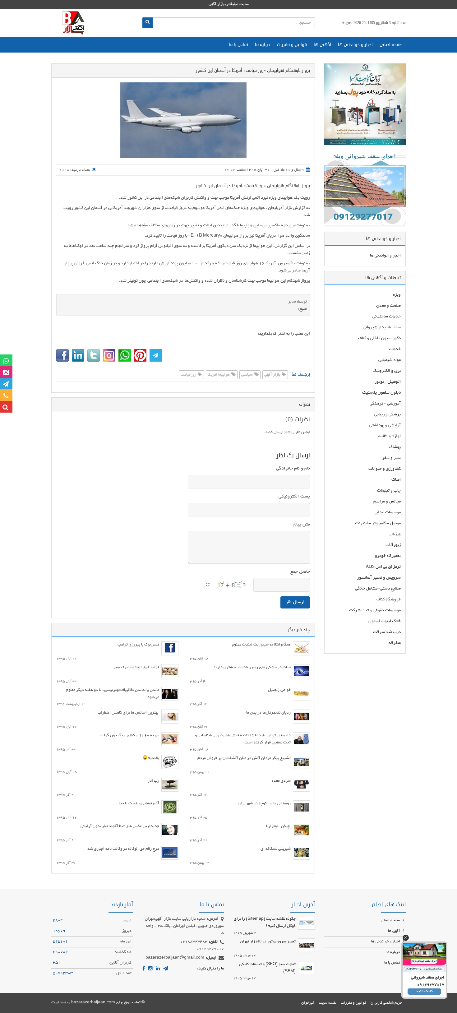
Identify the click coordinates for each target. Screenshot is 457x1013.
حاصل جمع (300, 571)
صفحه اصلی (391, 45)
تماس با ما (238, 45)
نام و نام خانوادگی (293, 468)
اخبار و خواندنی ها (355, 45)
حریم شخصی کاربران (386, 1003)
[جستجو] (147, 22)
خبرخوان (308, 1003)
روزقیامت (189, 375)
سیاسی (247, 375)
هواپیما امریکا (219, 375)
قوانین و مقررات (292, 45)
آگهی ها (322, 45)
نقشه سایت (327, 1003)
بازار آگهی (272, 375)
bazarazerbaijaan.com (93, 1003)
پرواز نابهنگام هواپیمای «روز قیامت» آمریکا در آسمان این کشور (253, 186)
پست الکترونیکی (294, 496)
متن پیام (301, 524)
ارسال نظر (295, 602)
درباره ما (262, 45)
